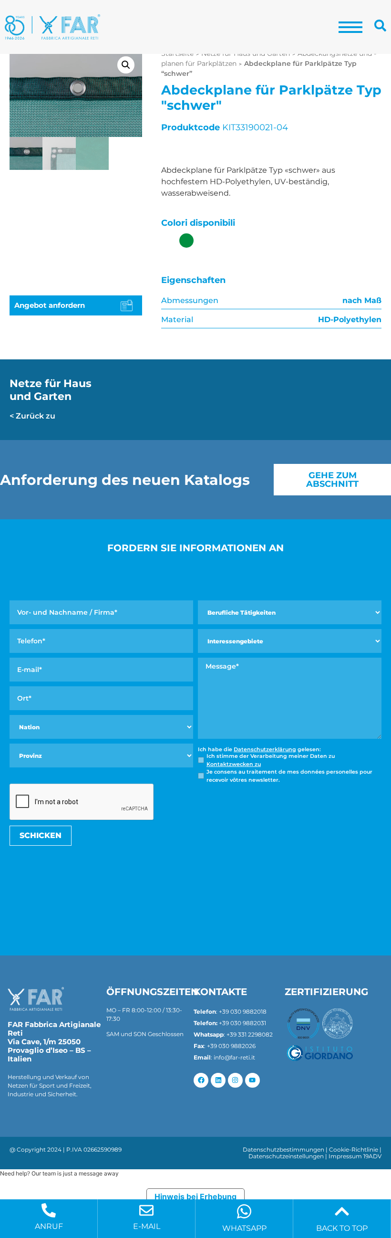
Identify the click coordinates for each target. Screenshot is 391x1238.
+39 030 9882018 (243, 1011)
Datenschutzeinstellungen (286, 1156)
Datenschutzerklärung (265, 749)
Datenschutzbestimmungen (283, 1149)
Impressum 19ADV (355, 1156)
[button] (125, 64)
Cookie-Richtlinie (353, 1149)
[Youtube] (252, 1080)
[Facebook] (201, 1080)
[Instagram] (235, 1080)
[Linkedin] (218, 1080)
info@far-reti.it (234, 1057)
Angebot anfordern (49, 305)
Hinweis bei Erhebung (195, 1196)
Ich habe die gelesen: (259, 749)
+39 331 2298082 (249, 1034)
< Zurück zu (32, 415)
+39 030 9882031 (242, 1023)
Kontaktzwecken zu (233, 764)
